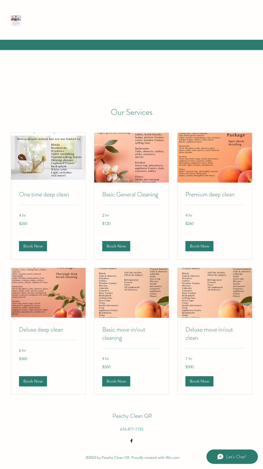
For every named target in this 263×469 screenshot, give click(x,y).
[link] (48, 195)
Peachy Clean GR (132, 416)
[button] (33, 246)
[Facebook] (131, 440)
